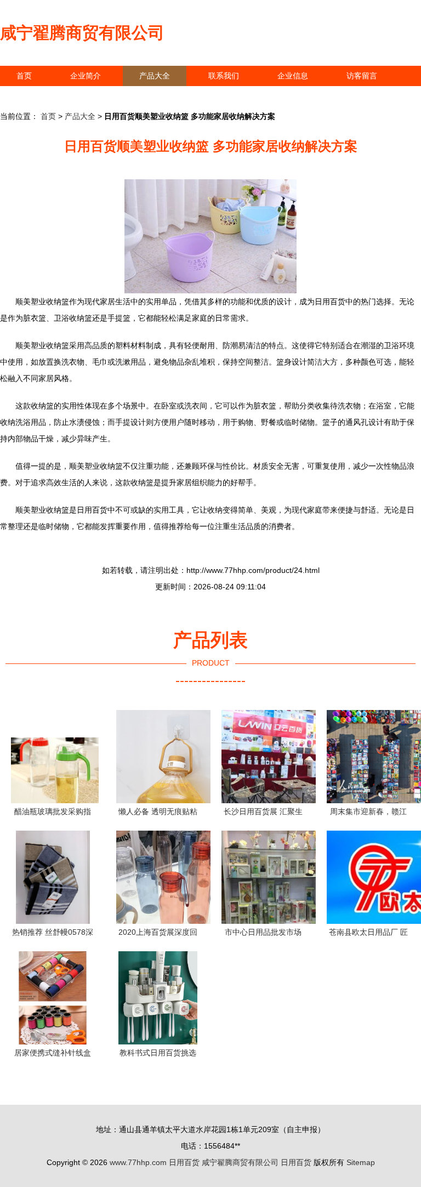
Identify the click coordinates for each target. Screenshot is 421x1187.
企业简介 (85, 75)
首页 (24, 75)
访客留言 (361, 75)
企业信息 (292, 75)
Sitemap (360, 1162)
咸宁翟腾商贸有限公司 (82, 33)
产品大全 (154, 75)
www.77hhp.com (138, 1162)
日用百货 (184, 1162)
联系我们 (223, 75)
